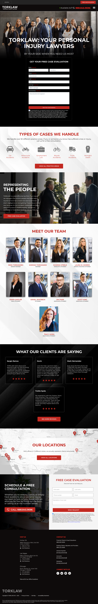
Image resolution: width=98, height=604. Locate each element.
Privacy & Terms (25, 595)
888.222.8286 (61, 547)
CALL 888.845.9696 (22, 509)
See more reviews (49, 419)
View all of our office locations (29, 579)
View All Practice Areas (49, 166)
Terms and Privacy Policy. (60, 117)
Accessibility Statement (43, 595)
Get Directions (26, 548)
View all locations (49, 458)
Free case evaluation (88, 2)
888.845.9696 (61, 542)
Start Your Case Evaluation (49, 107)
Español (7, 2)
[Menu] (94, 8)
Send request (73, 510)
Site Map (33, 595)
